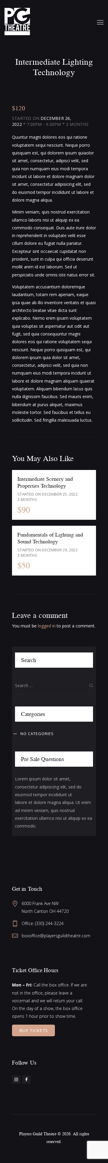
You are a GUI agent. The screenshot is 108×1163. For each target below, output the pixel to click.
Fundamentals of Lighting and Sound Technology (50, 537)
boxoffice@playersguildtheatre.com (56, 935)
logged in (47, 626)
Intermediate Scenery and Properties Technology (45, 481)
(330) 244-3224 (49, 923)
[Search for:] (54, 685)
